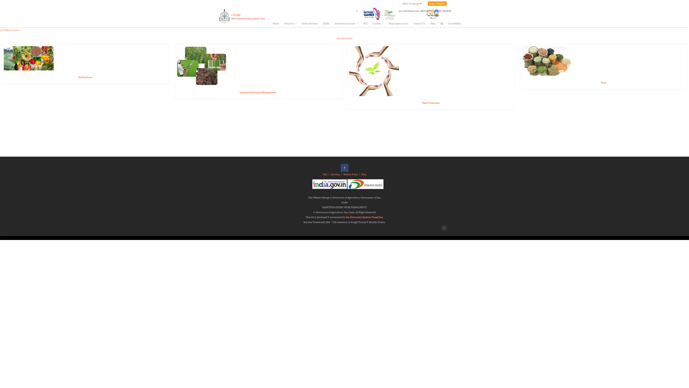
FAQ (325, 174)
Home (276, 23)
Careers (377, 23)
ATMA (326, 23)
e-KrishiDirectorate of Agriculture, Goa (248, 16)
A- (357, 11)
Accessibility (454, 23)
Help (432, 23)
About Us (289, 23)
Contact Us (419, 23)
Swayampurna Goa (398, 23)
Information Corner (345, 23)
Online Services (310, 23)
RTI (365, 23)
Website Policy (350, 174)
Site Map (335, 174)
